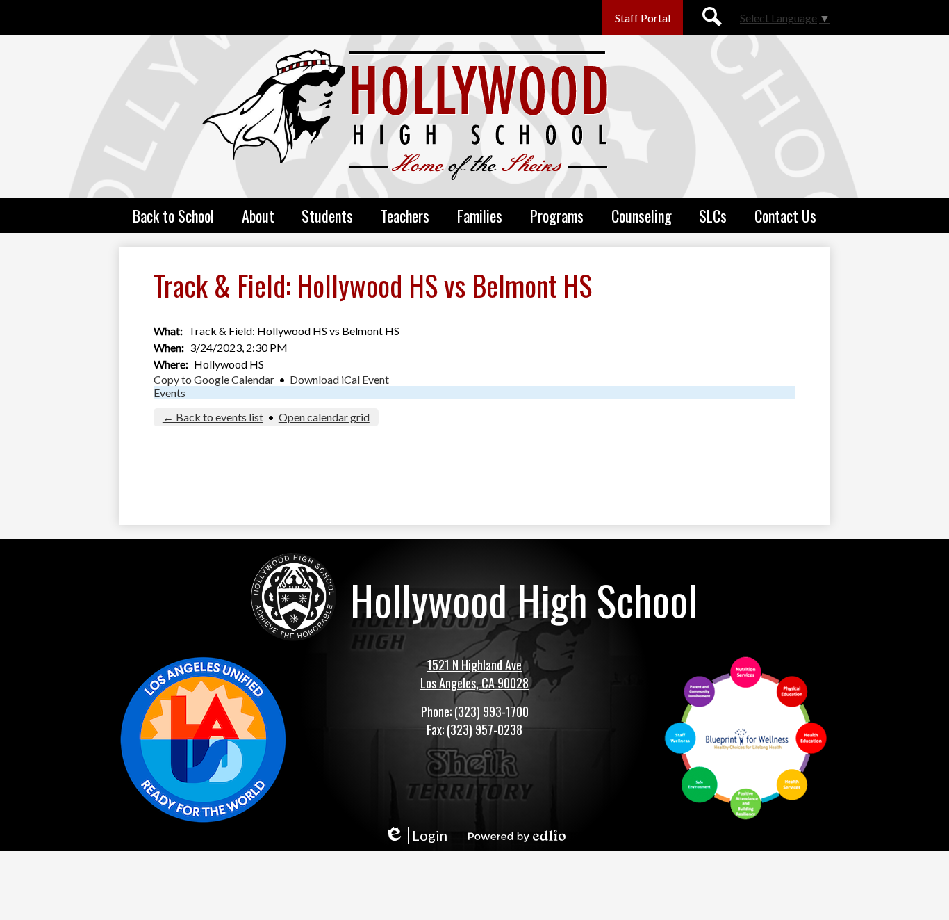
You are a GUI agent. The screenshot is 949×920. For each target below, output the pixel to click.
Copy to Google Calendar (214, 379)
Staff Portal (642, 17)
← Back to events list (213, 416)
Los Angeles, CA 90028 (474, 683)
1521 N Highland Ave (474, 665)
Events (169, 392)
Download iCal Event (339, 379)
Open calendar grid (324, 416)
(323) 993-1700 (491, 711)
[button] (173, 215)
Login (415, 835)
